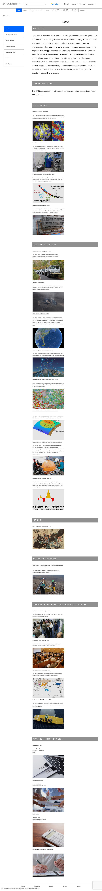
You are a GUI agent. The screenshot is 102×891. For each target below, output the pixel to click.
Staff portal (51, 886)
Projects (8, 58)
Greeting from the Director (11, 34)
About (19, 10)
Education (82, 10)
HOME (4, 15)
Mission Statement (10, 40)
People (25, 10)
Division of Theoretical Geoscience (40, 111)
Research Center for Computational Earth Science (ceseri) (45, 379)
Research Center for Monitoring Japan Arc (42, 478)
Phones (23, 886)
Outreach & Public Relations (66, 10)
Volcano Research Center (38, 282)
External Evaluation (10, 46)
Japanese (91, 4)
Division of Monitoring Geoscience (40, 143)
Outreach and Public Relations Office (41, 640)
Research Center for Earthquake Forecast (42, 251)
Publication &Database (75, 10)
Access (79, 886)
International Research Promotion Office (41, 670)
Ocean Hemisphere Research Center (41, 313)
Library (74, 4)
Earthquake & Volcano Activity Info (56, 10)
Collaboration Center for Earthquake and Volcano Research (45, 411)
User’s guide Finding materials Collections (42, 526)
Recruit (66, 4)
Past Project (8, 63)
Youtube (65, 886)
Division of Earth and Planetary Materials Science (43, 174)
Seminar (47, 10)
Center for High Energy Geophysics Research (43, 350)
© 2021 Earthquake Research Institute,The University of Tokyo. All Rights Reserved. (13, 888)
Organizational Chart (10, 52)
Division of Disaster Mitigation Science (41, 205)
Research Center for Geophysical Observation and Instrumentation (47, 442)
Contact (82, 4)
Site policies (37, 886)
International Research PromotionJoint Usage (36, 10)
